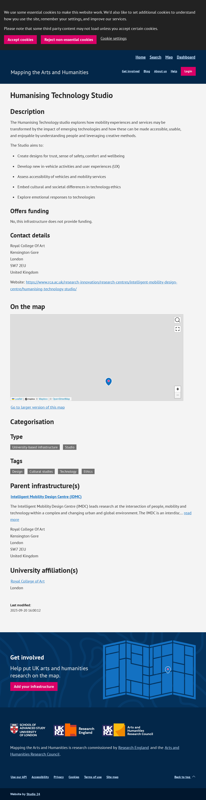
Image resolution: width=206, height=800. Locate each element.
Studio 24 (33, 794)
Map (169, 57)
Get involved (131, 71)
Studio (69, 447)
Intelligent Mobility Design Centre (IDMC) (46, 496)
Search (155, 57)
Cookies (74, 777)
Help (174, 71)
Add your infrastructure (34, 686)
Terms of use (93, 777)
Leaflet (18, 398)
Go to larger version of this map (38, 407)
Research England (133, 747)
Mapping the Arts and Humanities (49, 72)
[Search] (177, 319)
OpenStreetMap (61, 398)
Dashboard (186, 57)
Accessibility (40, 777)
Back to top (182, 777)
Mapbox (43, 398)
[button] (108, 381)
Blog (147, 71)
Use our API (19, 777)
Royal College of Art (28, 581)
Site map (112, 777)
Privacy (59, 777)
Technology (69, 471)
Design (18, 471)
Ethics (89, 471)
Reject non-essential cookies (68, 39)
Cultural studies (42, 471)
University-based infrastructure (35, 447)
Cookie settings (114, 38)
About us (160, 71)
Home (141, 57)
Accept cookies (20, 39)
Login (188, 71)
